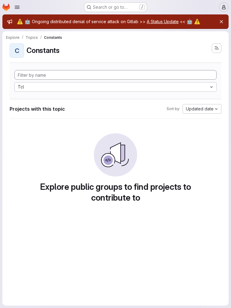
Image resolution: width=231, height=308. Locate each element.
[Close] (221, 21)
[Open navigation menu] (17, 7)
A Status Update (163, 21)
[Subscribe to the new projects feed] (216, 48)
